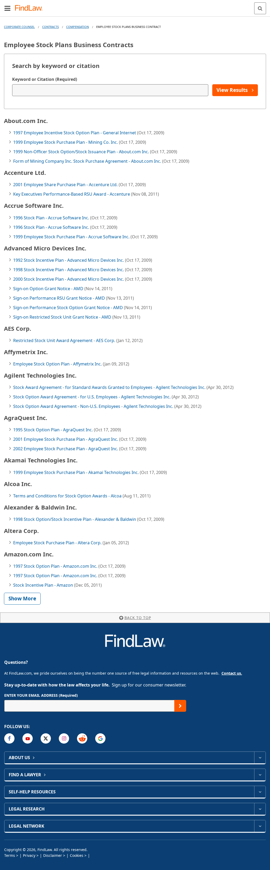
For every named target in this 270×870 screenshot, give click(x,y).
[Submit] (180, 706)
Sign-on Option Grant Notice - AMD (48, 288)
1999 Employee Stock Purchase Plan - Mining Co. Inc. (66, 142)
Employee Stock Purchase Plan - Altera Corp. (58, 543)
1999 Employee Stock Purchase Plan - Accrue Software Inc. (72, 237)
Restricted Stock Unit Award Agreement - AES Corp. (64, 340)
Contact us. (231, 673)
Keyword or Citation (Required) (44, 79)
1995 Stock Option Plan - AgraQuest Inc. (53, 430)
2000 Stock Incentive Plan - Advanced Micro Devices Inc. (69, 279)
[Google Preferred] (100, 738)
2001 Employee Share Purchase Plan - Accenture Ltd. (66, 184)
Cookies (76, 855)
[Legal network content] (260, 826)
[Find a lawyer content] (260, 774)
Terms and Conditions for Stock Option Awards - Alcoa (68, 496)
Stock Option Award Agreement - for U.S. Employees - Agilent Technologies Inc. (92, 397)
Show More (22, 598)
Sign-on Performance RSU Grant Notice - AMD (59, 298)
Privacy (29, 855)
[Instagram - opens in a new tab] (64, 738)
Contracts (50, 27)
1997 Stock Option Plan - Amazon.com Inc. (55, 566)
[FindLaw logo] (30, 8)
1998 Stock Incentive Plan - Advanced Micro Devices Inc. (69, 270)
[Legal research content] (260, 809)
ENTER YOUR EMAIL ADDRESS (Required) (41, 695)
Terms (9, 855)
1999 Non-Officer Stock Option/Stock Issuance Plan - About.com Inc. (81, 152)
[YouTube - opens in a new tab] (27, 738)
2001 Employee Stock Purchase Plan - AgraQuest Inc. (66, 439)
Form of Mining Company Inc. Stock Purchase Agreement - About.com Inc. (87, 161)
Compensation (77, 27)
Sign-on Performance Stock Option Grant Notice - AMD (68, 307)
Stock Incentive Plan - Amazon (43, 585)
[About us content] (260, 757)
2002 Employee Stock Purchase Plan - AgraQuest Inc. (66, 449)
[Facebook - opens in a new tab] (9, 738)
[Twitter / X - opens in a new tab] (46, 738)
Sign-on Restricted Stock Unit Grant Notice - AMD (62, 317)
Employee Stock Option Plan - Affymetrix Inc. (58, 364)
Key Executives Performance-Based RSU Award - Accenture (72, 194)
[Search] (260, 8)
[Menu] (7, 8)
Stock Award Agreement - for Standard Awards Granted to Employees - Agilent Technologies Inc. (109, 387)
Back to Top (137, 617)
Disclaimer (52, 855)
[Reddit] (82, 738)
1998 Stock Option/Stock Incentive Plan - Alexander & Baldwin (75, 519)
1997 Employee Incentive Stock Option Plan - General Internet (75, 133)
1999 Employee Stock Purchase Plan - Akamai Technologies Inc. (76, 472)
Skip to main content (135, 6)
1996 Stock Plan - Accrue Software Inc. (51, 218)
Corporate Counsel (19, 27)
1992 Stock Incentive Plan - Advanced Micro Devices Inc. (69, 260)
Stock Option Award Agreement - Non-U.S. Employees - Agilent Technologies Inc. (93, 406)
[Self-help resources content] (260, 792)
